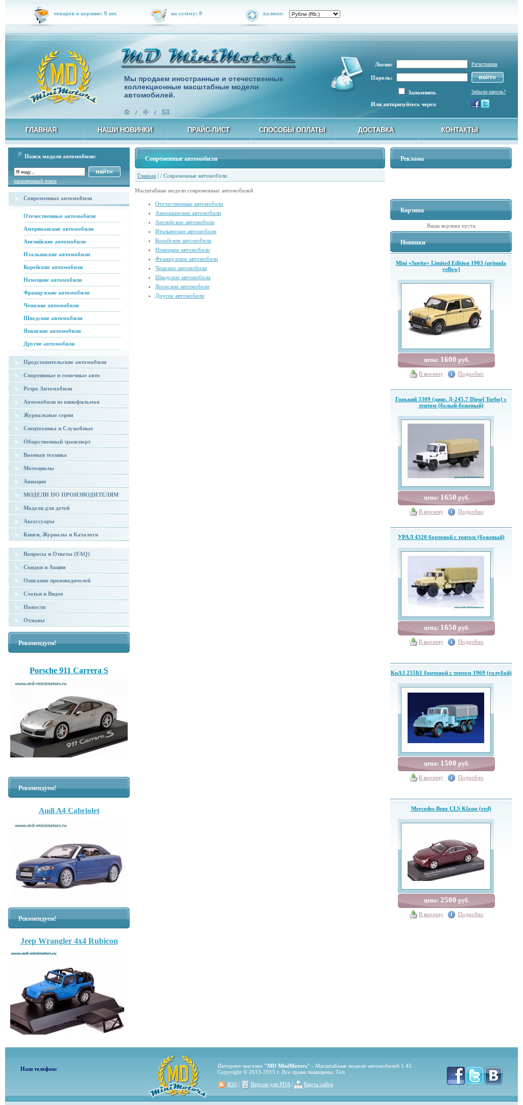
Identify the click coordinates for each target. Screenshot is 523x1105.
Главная (146, 176)
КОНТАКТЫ (459, 130)
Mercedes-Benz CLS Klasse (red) (451, 808)
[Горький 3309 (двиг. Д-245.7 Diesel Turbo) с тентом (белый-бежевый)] (446, 449)
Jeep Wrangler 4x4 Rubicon (69, 941)
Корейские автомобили (53, 267)
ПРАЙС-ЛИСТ (208, 130)
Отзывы (34, 620)
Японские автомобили (52, 331)
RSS (232, 1084)
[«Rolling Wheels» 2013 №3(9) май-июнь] (69, 664)
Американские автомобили (58, 229)
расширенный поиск (35, 181)
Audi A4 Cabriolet (69, 810)
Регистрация (484, 64)
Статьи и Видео (43, 594)
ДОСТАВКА (376, 130)
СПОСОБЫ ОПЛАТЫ (292, 130)
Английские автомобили (54, 241)
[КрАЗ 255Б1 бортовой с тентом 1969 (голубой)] (446, 716)
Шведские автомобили (52, 318)
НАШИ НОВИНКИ (125, 130)
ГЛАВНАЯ (41, 130)
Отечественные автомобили (59, 216)
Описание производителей (56, 580)
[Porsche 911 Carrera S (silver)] (69, 721)
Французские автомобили (56, 292)
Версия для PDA (270, 1084)
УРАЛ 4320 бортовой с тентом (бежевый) (451, 537)
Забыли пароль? (488, 91)
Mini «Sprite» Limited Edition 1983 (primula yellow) (451, 266)
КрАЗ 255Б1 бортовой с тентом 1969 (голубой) (451, 673)
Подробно (471, 374)
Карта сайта (318, 1084)
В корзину (431, 374)
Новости (34, 607)
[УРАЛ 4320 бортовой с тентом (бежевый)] (446, 580)
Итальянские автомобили (56, 254)
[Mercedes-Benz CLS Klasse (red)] (446, 852)
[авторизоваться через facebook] (475, 106)
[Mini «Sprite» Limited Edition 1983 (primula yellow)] (446, 312)
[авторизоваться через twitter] (485, 106)
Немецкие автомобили (52, 280)
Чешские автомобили (51, 305)
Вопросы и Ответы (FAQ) (56, 554)
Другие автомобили (49, 343)
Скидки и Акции (44, 567)
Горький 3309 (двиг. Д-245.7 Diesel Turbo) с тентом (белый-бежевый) (451, 402)
